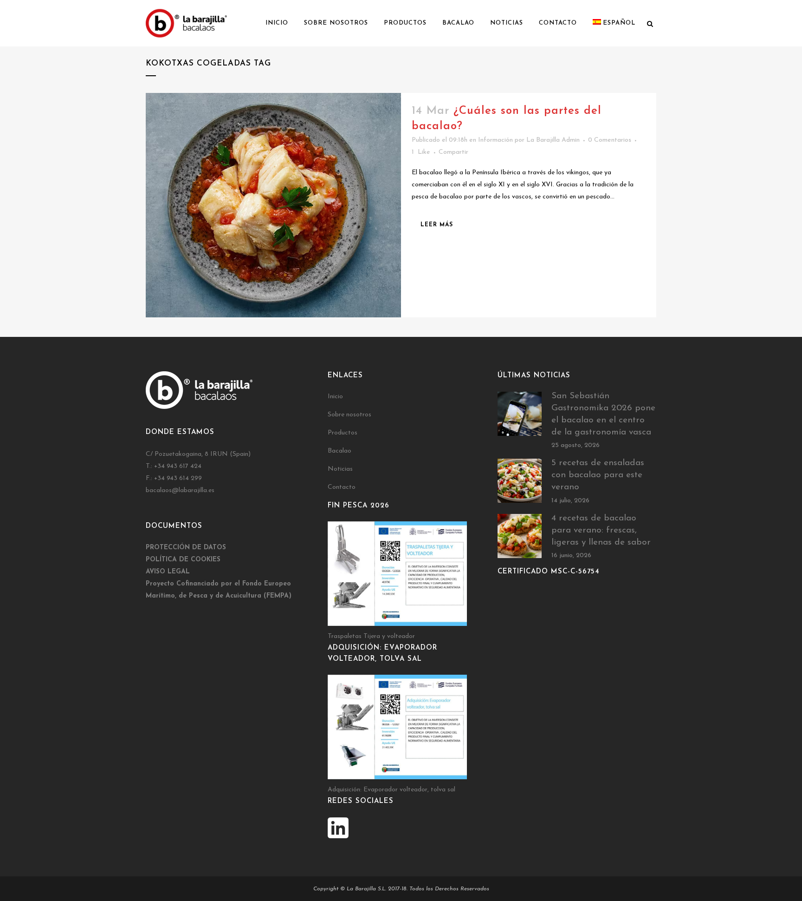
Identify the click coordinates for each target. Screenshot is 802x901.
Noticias (340, 469)
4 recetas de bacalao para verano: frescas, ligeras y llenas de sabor (601, 530)
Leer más (436, 225)
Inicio (335, 396)
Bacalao (339, 450)
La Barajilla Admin (553, 140)
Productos (342, 432)
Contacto (342, 487)
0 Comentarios (609, 140)
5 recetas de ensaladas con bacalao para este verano (597, 475)
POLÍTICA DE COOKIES (183, 559)
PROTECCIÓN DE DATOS (187, 547)
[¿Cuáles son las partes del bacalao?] (273, 205)
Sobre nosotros (349, 414)
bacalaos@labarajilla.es (180, 490)
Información (495, 140)
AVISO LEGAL (168, 571)
